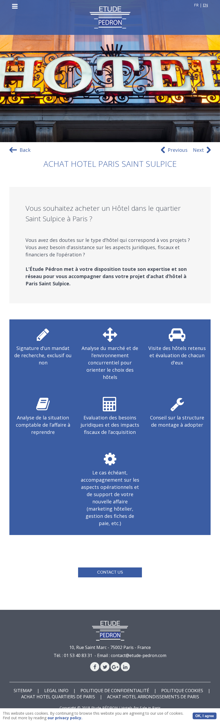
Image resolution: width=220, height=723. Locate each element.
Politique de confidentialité (114, 691)
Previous (178, 150)
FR (196, 5)
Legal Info (56, 691)
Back (25, 150)
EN (205, 5)
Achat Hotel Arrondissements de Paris (153, 697)
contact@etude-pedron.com (138, 655)
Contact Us (110, 572)
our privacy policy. (64, 717)
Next (198, 150)
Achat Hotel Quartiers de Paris (58, 697)
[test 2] (110, 17)
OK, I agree (204, 716)
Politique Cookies (182, 691)
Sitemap (23, 691)
